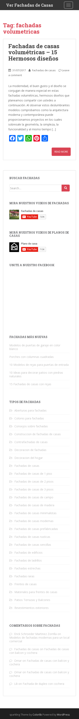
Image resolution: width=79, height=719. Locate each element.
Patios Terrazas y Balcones (32, 600)
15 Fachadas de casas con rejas (30, 384)
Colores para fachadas (29, 418)
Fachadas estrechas (27, 568)
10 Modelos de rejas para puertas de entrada (39, 365)
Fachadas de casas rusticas (32, 537)
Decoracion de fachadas (30, 450)
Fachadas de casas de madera (34, 505)
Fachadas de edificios (28, 552)
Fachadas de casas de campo (33, 497)
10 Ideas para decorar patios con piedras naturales (36, 374)
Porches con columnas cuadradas (31, 357)
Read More (61, 151)
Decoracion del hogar (28, 458)
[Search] (66, 188)
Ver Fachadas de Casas (29, 5)
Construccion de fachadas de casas (37, 434)
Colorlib (37, 714)
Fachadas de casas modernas (33, 521)
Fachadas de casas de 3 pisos (33, 489)
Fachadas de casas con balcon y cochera (39, 662)
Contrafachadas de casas (31, 442)
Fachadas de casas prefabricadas (36, 529)
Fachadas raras (24, 576)
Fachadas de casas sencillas (32, 545)
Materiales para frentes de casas (35, 592)
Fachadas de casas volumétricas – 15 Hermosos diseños (33, 52)
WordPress (63, 714)
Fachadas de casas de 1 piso (33, 473)
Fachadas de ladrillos (28, 560)
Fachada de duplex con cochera (43, 684)
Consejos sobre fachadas (31, 426)
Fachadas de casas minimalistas (35, 513)
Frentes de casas (25, 584)
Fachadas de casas (44, 70)
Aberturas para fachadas (30, 410)
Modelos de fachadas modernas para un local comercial (39, 639)
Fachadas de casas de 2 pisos (33, 481)
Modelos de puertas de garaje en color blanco (34, 347)
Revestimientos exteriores (31, 608)
